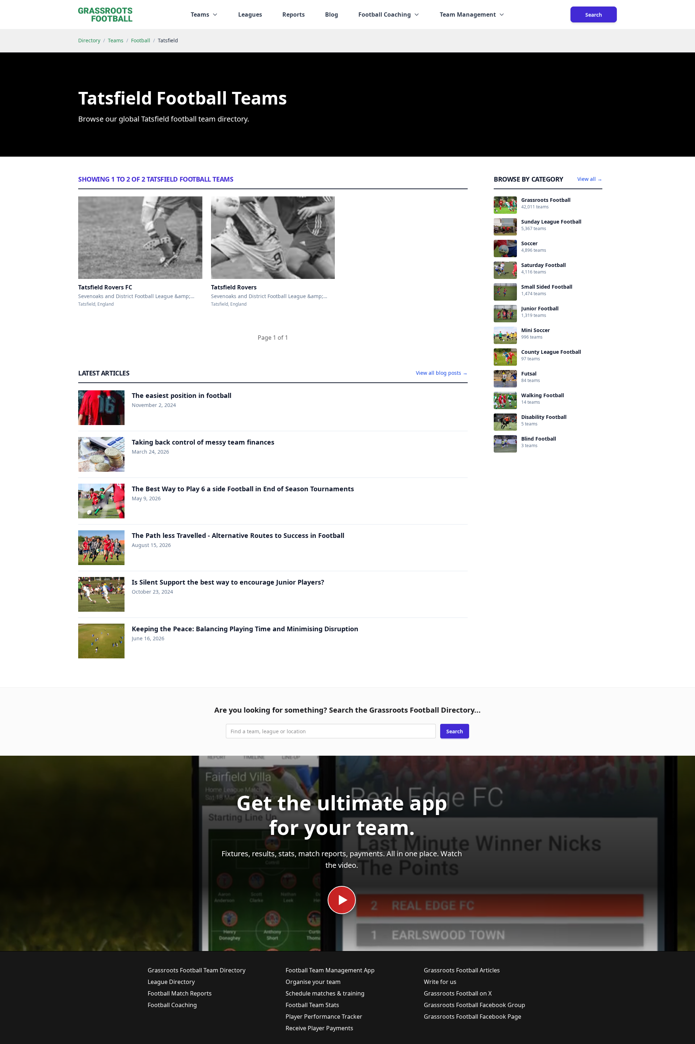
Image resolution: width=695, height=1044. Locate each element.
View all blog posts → (442, 372)
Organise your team (313, 982)
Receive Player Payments (319, 1028)
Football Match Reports (180, 993)
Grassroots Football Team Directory (196, 970)
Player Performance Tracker (324, 1016)
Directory (89, 40)
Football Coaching (172, 1005)
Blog (331, 14)
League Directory (171, 982)
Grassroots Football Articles (462, 970)
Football (140, 40)
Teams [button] (200, 14)
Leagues (250, 14)
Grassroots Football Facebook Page (472, 1016)
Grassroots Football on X (458, 993)
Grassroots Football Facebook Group (474, 1005)
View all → (589, 178)
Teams (115, 40)
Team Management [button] (468, 14)
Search (593, 14)
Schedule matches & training (325, 993)
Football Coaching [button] (384, 14)
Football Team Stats (312, 1005)
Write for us (440, 982)
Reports (293, 14)
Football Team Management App (330, 970)
